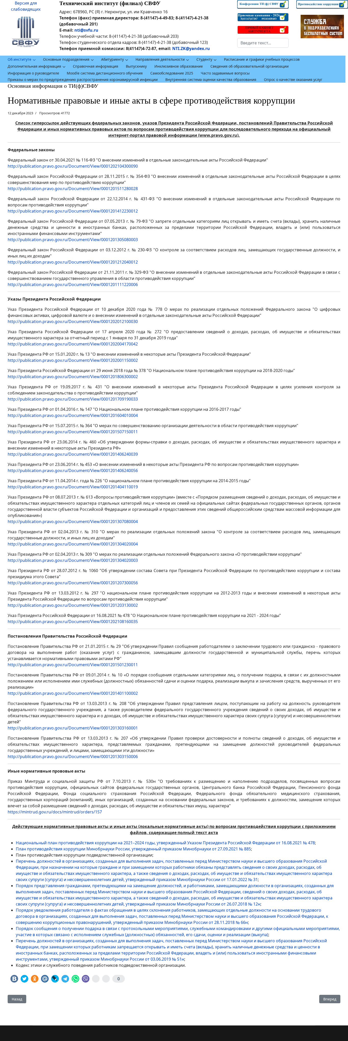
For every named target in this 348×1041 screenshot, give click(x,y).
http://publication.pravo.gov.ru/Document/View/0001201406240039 (73, 454)
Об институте (19, 59)
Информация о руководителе (33, 73)
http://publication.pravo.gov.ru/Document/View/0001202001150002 (73, 360)
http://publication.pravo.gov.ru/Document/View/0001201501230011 (73, 664)
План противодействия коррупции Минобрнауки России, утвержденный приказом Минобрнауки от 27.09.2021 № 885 (133, 849)
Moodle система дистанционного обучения (105, 73)
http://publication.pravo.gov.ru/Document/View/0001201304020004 (73, 544)
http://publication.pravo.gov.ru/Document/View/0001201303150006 (73, 756)
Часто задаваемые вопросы (225, 73)
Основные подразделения (66, 59)
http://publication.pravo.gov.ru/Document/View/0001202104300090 (73, 166)
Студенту (204, 59)
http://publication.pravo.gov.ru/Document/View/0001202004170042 (73, 344)
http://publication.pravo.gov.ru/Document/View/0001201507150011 (73, 432)
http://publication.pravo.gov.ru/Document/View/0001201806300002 (73, 376)
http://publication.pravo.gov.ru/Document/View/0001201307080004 (73, 521)
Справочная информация (95, 66)
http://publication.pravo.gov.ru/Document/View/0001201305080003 (73, 239)
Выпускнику (136, 66)
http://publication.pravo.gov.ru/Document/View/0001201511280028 (73, 188)
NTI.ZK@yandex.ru (191, 48)
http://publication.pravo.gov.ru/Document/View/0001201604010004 (73, 415)
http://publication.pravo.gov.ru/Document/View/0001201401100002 (73, 693)
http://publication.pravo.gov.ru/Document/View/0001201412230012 (73, 211)
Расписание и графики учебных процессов (262, 59)
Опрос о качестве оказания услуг (293, 79)
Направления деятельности (160, 59)
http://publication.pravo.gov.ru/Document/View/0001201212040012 (73, 262)
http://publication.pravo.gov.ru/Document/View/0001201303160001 (73, 728)
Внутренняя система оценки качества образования (210, 79)
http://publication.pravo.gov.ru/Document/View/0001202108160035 (73, 621)
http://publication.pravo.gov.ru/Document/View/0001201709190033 (73, 399)
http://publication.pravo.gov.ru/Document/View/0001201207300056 (73, 583)
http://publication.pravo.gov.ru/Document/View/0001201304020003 (73, 560)
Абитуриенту (112, 59)
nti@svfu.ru (86, 30)
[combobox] (263, 43)
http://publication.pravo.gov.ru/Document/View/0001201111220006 (73, 284)
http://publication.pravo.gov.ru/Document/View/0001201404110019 (73, 487)
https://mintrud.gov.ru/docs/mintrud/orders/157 (55, 812)
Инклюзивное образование (178, 66)
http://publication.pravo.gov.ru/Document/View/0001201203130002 (73, 605)
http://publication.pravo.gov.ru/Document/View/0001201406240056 (73, 470)
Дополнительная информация (34, 66)
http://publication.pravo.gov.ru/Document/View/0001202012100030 (73, 321)
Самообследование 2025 (171, 73)
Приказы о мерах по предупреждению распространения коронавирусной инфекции (83, 79)
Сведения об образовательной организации (249, 66)
